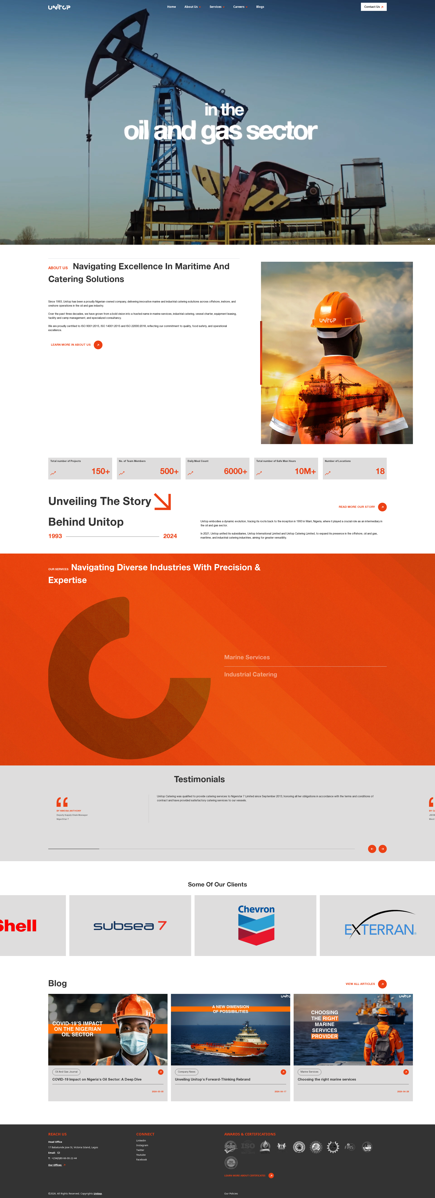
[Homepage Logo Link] (59, 7)
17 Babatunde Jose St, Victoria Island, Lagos (73, 1147)
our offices (55, 1165)
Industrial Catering (250, 675)
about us (191, 7)
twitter (140, 1150)
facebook (141, 1159)
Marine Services (247, 657)
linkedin (141, 1140)
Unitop (98, 1193)
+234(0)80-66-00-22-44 (64, 1158)
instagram (142, 1145)
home (171, 7)
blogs (260, 7)
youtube (141, 1154)
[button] (372, 849)
